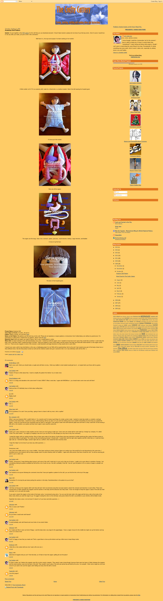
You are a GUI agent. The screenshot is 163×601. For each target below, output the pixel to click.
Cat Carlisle (12, 370)
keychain (136, 333)
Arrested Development (153, 318)
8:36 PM (11, 390)
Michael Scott (155, 335)
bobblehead (116, 321)
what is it (131, 350)
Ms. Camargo (13, 417)
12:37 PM (11, 516)
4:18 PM (11, 524)
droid (128, 326)
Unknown (11, 504)
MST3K (133, 337)
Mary (126, 335)
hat (114, 331)
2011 (116, 258)
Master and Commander (132, 335)
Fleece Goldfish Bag (135, 185)
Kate (10, 478)
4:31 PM (11, 541)
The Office (122, 348)
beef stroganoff (135, 319)
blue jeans (155, 319)
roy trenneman (123, 342)
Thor (129, 348)
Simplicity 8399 (148, 344)
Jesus (117, 333)
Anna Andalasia (13, 378)
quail (142, 340)
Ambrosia (11, 545)
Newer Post (8, 581)
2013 (116, 252)
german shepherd (151, 328)
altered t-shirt (130, 316)
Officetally (155, 337)
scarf (145, 342)
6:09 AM (11, 567)
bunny (125, 321)
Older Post (102, 581)
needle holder (150, 337)
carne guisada (154, 321)
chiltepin (141, 323)
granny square (120, 330)
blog (147, 319)
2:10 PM (11, 405)
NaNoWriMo (139, 337)
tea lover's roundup (144, 346)
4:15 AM (11, 455)
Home (55, 581)
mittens (126, 337)
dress (126, 326)
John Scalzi (122, 333)
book (121, 321)
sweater (128, 346)
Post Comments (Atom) (19, 585)
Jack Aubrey (146, 331)
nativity (144, 337)
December (120, 266)
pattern (18, 354)
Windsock (153, 350)
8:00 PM (11, 382)
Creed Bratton (149, 325)
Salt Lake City (140, 342)
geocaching (144, 328)
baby (114, 319)
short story (139, 344)
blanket (144, 319)
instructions (135, 331)
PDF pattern (25, 33)
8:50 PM (11, 533)
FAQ (45, 337)
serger (114, 344)
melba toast (148, 335)
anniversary (135, 318)
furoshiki (135, 328)
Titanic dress (135, 348)
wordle (114, 351)
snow (156, 344)
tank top (133, 346)
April (118, 288)
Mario (123, 335)
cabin (128, 321)
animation (127, 318)
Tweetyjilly (12, 571)
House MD (125, 331)
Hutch (116, 228)
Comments (118, 195)
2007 (116, 303)
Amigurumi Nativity (135, 156)
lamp (147, 333)
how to (130, 331)
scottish (149, 342)
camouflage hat (144, 321)
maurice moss (142, 335)
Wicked (135, 350)
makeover (119, 335)
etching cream (144, 326)
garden (139, 328)
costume (134, 325)
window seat (148, 350)
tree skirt (148, 348)
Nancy (11, 552)
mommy (130, 337)
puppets (128, 340)
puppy (132, 340)
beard (130, 319)
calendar (138, 321)
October (119, 271)
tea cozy (137, 346)
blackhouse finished (120, 239)
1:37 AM (11, 549)
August (119, 280)
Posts (117, 192)
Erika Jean (12, 409)
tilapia (131, 348)
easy (137, 326)
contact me (120, 325)
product (119, 340)
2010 (116, 261)
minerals (121, 337)
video (123, 350)
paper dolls (122, 339)
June (118, 282)
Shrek (143, 344)
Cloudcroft (115, 325)
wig (137, 350)
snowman (115, 346)
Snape (153, 344)
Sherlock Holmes (132, 344)
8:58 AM (11, 398)
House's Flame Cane (135, 170)
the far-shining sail (120, 238)
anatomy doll (11, 354)
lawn (154, 333)
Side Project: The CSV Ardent (122, 232)
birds (140, 319)
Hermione (117, 331)
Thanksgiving (152, 346)
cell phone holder (124, 323)
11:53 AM (11, 501)
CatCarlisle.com (135, 57)
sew (22, 354)
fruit (132, 328)
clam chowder (155, 323)
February (119, 294)
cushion (118, 326)
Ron (119, 342)
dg (9, 394)
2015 (116, 247)
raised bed (152, 340)
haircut (138, 330)
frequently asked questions (125, 328)
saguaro (134, 342)
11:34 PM (11, 413)
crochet (155, 325)
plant (156, 338)
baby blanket (119, 319)
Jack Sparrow (153, 331)
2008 (116, 300)
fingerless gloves (154, 326)
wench (126, 350)
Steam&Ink (118, 235)
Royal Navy (129, 342)
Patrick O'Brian (129, 338)
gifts (157, 328)
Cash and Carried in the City (123, 222)
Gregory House (127, 330)
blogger (150, 319)
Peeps (139, 338)
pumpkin (123, 340)
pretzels (115, 340)
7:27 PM (11, 508)
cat (114, 323)
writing (118, 351)
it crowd (140, 331)
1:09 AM (11, 575)
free (16, 354)
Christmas (147, 323)
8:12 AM (11, 466)
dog (121, 326)
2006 (116, 305)
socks (119, 346)
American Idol (136, 316)
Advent (118, 316)
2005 (116, 308)
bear (127, 319)
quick (145, 340)
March (118, 291)
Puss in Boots (137, 340)
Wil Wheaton (142, 350)
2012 (116, 255)
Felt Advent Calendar (135, 127)
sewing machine (124, 344)
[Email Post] (21, 351)
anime (131, 318)
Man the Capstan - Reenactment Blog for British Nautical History (134, 231)
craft (139, 325)
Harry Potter (154, 330)
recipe (115, 342)
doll (123, 326)
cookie (125, 325)
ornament (115, 338)
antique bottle (141, 318)
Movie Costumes (135, 141)
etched (139, 326)
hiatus (121, 331)
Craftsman (143, 325)
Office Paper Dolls (135, 112)
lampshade (150, 333)
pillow (142, 338)
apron (146, 318)
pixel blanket (152, 338)
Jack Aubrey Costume (135, 83)
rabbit (148, 340)
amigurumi (145, 316)
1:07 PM (11, 367)
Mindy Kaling (116, 337)
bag (124, 319)
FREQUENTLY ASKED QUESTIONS (81, 599)
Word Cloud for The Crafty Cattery (125, 276)
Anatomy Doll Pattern (12, 30)
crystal (114, 326)
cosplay (129, 325)
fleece (114, 328)
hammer (149, 330)
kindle (140, 333)
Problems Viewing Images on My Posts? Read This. (127, 27)
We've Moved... (119, 223)
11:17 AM (11, 482)
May (118, 285)
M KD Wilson (12, 363)
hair (135, 330)
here (28, 334)
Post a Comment (9, 579)
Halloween (143, 330)
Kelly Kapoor (131, 333)
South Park (123, 346)
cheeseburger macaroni (133, 323)
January (119, 296)
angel (123, 318)
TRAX (144, 348)
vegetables (118, 350)
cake (135, 321)
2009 (116, 263)
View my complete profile (120, 52)
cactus (131, 321)
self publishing (154, 342)
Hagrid (132, 330)
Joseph (126, 333)
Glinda (114, 330)
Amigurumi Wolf (135, 97)
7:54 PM (11, 445)
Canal (149, 321)
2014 (116, 250)
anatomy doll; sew (117, 318)
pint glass (147, 338)
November (120, 268)
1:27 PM (11, 374)
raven (156, 340)
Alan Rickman (123, 316)
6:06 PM (11, 426)
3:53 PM (11, 556)
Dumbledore (132, 326)
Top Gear (141, 348)
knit (143, 333)
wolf (157, 350)
